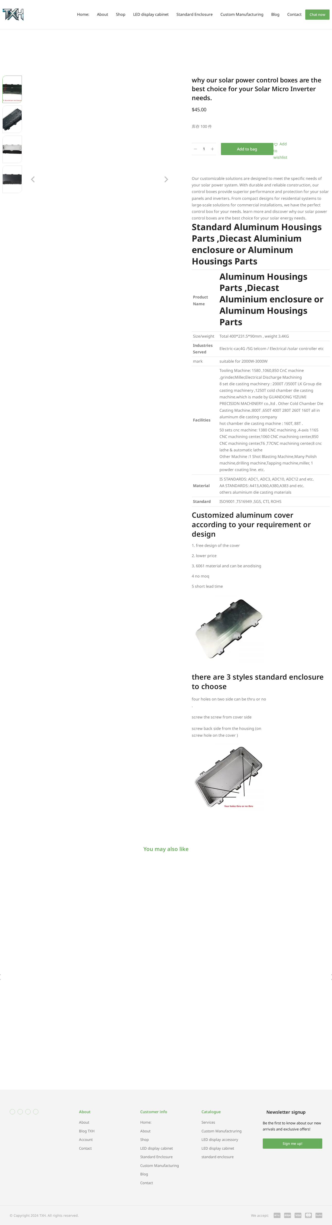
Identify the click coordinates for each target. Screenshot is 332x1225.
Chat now (317, 14)
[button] (33, 179)
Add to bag (247, 149)
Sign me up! (292, 1143)
